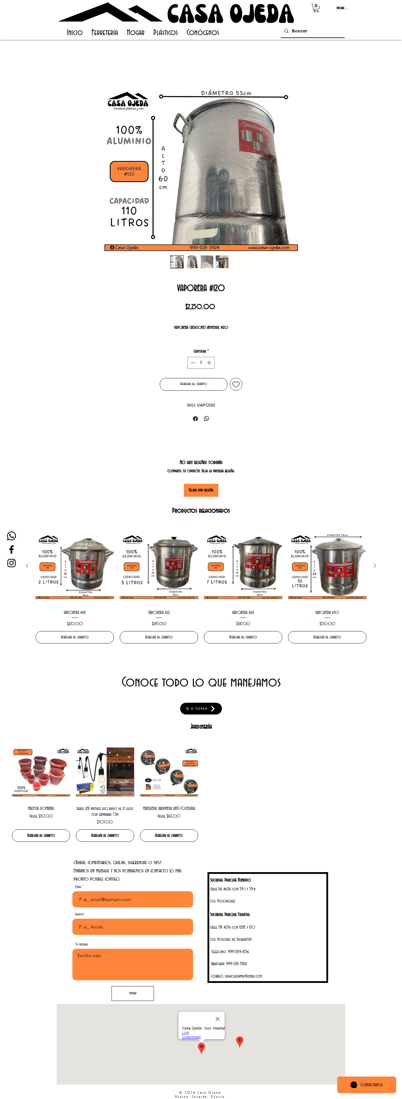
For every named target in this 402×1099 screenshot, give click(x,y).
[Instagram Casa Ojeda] (11, 563)
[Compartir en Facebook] (195, 418)
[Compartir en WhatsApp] (206, 418)
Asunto (79, 914)
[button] (316, 8)
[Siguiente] (374, 565)
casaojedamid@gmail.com (243, 976)
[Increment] (209, 362)
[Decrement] (192, 362)
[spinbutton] (201, 362)
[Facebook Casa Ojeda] (11, 549)
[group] (201, 585)
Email (78, 887)
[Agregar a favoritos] (236, 384)
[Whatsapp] (11, 536)
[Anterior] (27, 565)
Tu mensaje (81, 944)
